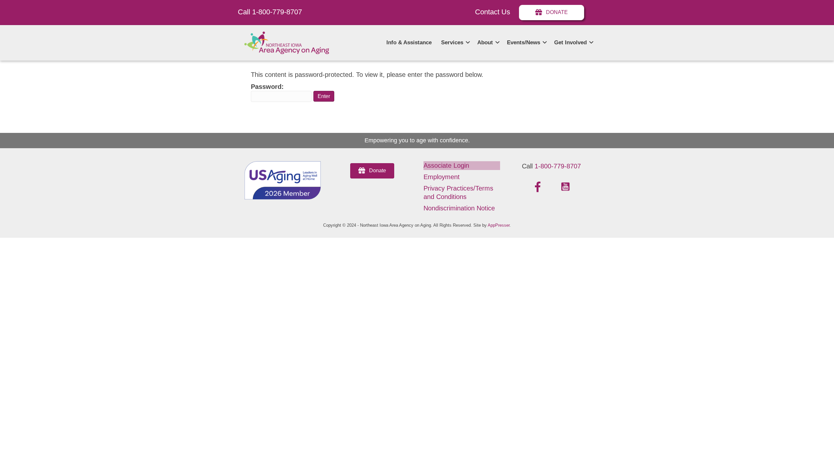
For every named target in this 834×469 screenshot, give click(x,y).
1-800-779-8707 (558, 166)
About (485, 42)
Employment (442, 176)
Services (452, 42)
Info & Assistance (409, 42)
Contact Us (492, 12)
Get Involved (570, 42)
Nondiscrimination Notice (459, 208)
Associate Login (446, 165)
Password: (267, 86)
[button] (467, 42)
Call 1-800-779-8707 (270, 12)
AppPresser (499, 225)
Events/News (523, 42)
